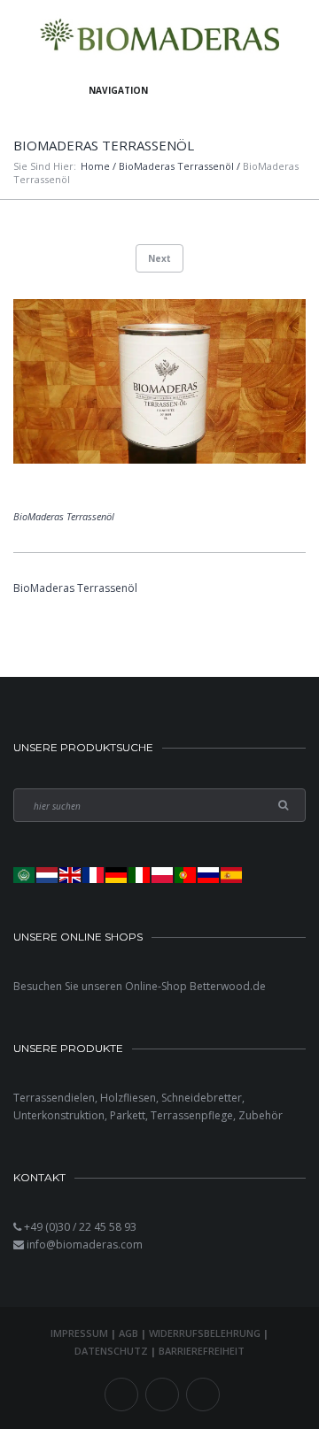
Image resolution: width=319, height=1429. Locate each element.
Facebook (121, 1394)
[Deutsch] (116, 874)
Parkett (127, 1115)
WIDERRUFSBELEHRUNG (205, 1333)
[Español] (232, 874)
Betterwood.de (228, 986)
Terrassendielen (54, 1097)
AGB (128, 1333)
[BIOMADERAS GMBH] (160, 37)
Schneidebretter (201, 1097)
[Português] (186, 874)
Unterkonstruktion (59, 1115)
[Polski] (163, 874)
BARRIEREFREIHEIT (202, 1350)
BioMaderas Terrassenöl (176, 166)
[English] (70, 874)
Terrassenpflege (192, 1115)
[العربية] (24, 874)
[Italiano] (140, 874)
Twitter (162, 1394)
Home (95, 166)
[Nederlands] (47, 874)
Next (159, 258)
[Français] (93, 874)
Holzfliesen (128, 1097)
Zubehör (260, 1115)
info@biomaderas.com (85, 1244)
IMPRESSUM (79, 1333)
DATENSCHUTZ (111, 1350)
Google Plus (203, 1394)
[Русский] (209, 874)
